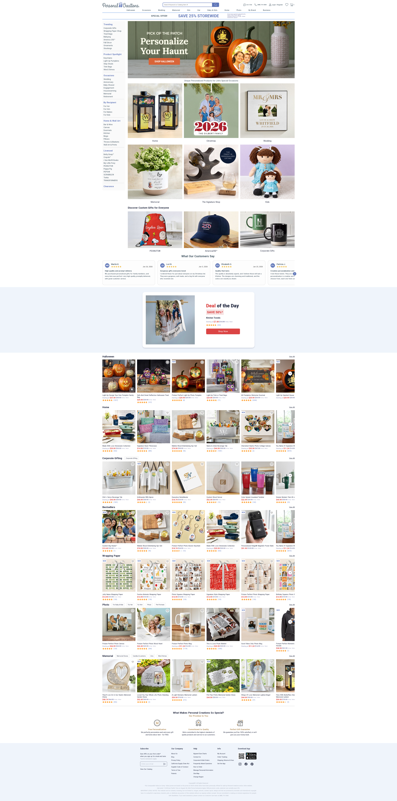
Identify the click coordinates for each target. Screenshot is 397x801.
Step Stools (108, 64)
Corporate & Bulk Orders (201, 760)
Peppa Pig (108, 169)
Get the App (221, 763)
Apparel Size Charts (200, 753)
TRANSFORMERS (111, 180)
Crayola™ (107, 157)
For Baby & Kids (118, 605)
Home (227, 10)
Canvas (107, 127)
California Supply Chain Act (180, 763)
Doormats (108, 130)
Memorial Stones (122, 656)
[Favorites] (286, 4)
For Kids (107, 115)
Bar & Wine (108, 124)
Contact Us (197, 757)
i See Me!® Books (111, 160)
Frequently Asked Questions (202, 763)
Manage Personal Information (203, 770)
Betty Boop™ (109, 154)
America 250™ (109, 40)
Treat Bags (108, 34)
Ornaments (108, 45)
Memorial (176, 10)
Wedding (161, 10)
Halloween (131, 10)
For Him (107, 109)
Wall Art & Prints (110, 145)
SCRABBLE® (109, 175)
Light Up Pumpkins (111, 61)
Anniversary (108, 82)
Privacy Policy (175, 760)
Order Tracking (222, 757)
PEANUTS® (108, 166)
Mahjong (107, 37)
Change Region (198, 777)
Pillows (106, 139)
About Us (174, 753)
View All (292, 357)
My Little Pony (109, 163)
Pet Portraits (160, 605)
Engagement (109, 88)
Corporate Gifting (131, 458)
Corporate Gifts (110, 28)
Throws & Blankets (111, 142)
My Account (221, 753)
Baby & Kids (212, 10)
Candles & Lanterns (139, 656)
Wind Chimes (109, 69)
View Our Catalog (146, 769)
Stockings (108, 48)
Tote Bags (108, 67)
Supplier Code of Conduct (179, 767)
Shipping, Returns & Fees (225, 760)
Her (198, 10)
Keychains (108, 58)
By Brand (252, 10)
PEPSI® (107, 172)
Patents (173, 773)
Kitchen (107, 133)
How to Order (197, 767)
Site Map (196, 773)
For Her (107, 106)
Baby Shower (109, 85)
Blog (172, 757)
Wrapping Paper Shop (112, 31)
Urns (151, 656)
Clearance (109, 186)
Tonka (106, 177)
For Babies (108, 112)
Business (266, 10)
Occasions (146, 10)
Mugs (106, 136)
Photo (239, 10)
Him (188, 10)
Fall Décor (108, 42)
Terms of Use (175, 770)
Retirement (108, 96)
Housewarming (110, 91)
